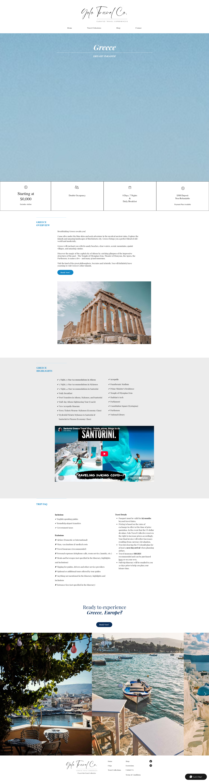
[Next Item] (205, 694)
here (121, 559)
